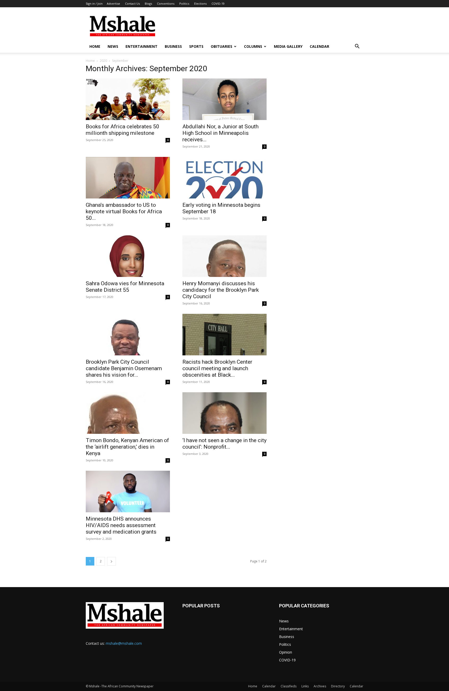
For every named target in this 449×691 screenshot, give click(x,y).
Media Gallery (288, 46)
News (113, 46)
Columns (253, 46)
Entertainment (141, 46)
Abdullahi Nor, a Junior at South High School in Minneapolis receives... (220, 133)
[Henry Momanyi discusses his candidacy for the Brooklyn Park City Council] (224, 256)
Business (173, 46)
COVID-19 (218, 3)
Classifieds (288, 686)
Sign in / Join (94, 3)
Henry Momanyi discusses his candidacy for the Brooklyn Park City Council (220, 290)
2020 (103, 60)
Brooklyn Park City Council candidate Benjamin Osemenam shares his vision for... (124, 368)
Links (305, 686)
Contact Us (132, 3)
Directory (338, 686)
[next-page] (111, 561)
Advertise (113, 3)
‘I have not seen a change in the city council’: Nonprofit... (224, 443)
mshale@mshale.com (124, 643)
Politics (184, 3)
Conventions (165, 3)
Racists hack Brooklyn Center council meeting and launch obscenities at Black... (217, 368)
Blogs (148, 3)
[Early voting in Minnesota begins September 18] (224, 177)
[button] (357, 46)
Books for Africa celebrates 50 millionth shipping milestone (122, 129)
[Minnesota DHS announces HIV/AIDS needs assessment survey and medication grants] (128, 491)
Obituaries (221, 46)
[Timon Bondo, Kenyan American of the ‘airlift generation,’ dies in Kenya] (128, 413)
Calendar (319, 46)
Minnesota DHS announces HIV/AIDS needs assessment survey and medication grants (121, 525)
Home (94, 46)
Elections (200, 3)
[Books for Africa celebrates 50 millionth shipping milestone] (128, 99)
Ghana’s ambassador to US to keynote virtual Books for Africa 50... (124, 211)
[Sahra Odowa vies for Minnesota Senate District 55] (128, 256)
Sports (196, 46)
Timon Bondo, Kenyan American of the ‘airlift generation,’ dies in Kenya (127, 446)
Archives (320, 686)
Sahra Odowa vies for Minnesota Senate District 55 (125, 286)
